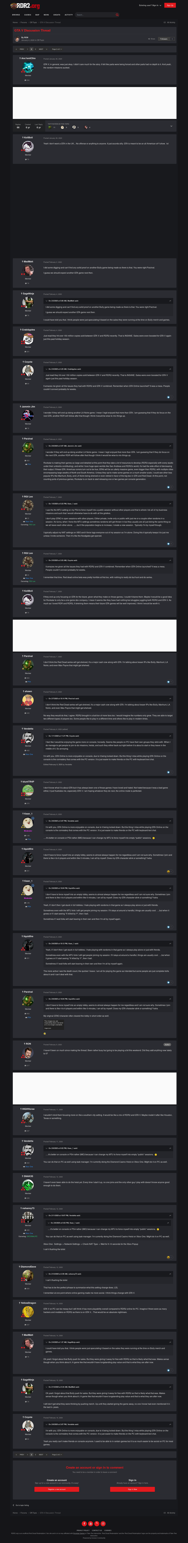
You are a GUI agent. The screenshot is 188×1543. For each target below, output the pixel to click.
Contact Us (97, 1530)
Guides (27, 15)
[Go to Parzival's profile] (50, 127)
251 (27, 351)
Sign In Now (132, 1489)
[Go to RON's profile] (17, 39)
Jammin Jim (28, 406)
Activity (69, 15)
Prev (22, 49)
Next (41, 49)
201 (27, 871)
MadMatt (28, 261)
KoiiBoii (28, 137)
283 (27, 1288)
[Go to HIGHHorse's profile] (28, 1118)
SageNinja (28, 293)
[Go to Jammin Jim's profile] (28, 415)
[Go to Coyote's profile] (74, 127)
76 (28, 283)
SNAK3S (28, 1176)
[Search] (117, 14)
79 (28, 428)
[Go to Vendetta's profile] (28, 737)
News (46, 15)
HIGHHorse (28, 1109)
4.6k (28, 835)
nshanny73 (28, 1208)
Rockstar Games (79, 1533)
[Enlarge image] (53, 1024)
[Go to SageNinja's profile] (28, 302)
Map (37, 15)
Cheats (56, 15)
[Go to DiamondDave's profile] (28, 1275)
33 (28, 518)
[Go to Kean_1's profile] (62, 127)
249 (27, 1198)
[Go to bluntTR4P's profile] (28, 790)
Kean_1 (70, 503)
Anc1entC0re (28, 58)
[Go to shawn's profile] (28, 700)
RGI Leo (28, 496)
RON (26, 37)
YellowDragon (28, 1303)
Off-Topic (40, 40)
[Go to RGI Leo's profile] (28, 505)
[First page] (16, 49)
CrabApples (28, 329)
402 (27, 750)
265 (27, 1230)
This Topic (107, 15)
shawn (28, 691)
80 (28, 383)
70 (28, 159)
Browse (16, 15)
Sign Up (170, 5)
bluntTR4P (28, 781)
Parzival (28, 438)
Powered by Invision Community (94, 1538)
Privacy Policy (83, 1530)
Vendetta (28, 728)
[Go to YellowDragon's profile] (28, 1312)
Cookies (107, 1530)
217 (27, 1065)
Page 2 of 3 (56, 49)
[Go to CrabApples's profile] (28, 338)
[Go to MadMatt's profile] (85, 127)
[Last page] (47, 49)
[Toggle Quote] (47, 301)
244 (27, 80)
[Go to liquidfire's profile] (28, 858)
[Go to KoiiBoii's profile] (28, 146)
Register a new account (56, 1489)
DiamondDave (28, 1266)
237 (27, 1324)
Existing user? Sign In (149, 5)
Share (152, 39)
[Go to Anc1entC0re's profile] (28, 67)
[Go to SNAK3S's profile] (28, 1185)
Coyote (28, 361)
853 (27, 460)
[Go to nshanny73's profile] (28, 1217)
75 (28, 315)
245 (27, 713)
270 (27, 803)
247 (27, 1131)
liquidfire (28, 848)
